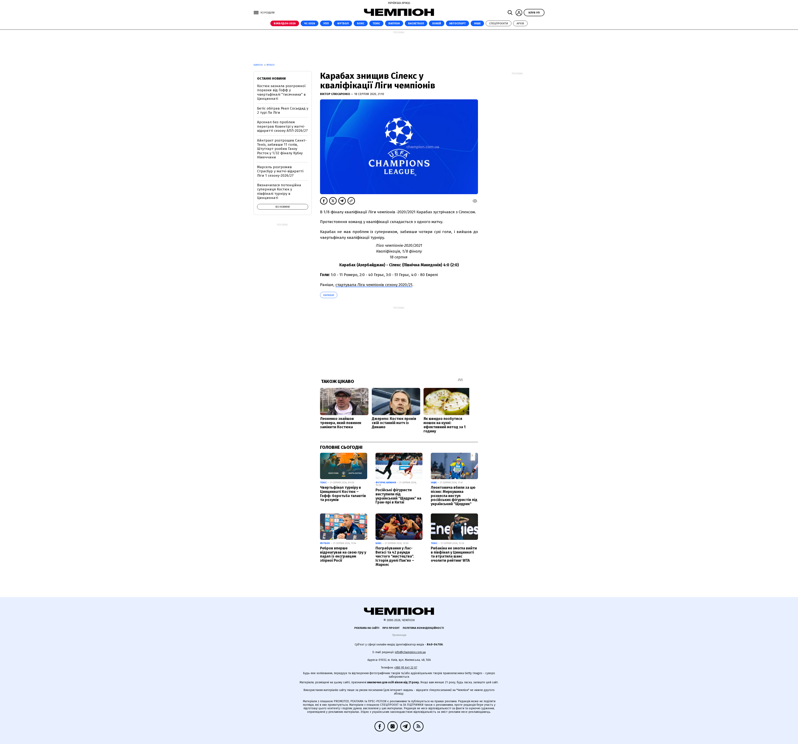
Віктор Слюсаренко (335, 94)
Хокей (436, 23)
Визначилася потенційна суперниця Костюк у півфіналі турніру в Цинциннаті (279, 191)
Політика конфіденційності (423, 627)
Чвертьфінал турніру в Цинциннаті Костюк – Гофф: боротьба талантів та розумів (343, 493)
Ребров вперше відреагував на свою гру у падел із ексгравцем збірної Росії (343, 554)
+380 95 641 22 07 (405, 667)
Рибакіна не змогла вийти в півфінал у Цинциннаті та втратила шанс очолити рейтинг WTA (454, 554)
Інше (477, 23)
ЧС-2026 (309, 23)
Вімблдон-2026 (285, 23)
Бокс (360, 23)
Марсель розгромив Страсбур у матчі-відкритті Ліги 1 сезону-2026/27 (280, 171)
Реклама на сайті (366, 627)
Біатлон (394, 23)
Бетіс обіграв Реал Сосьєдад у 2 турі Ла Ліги (282, 110)
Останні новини (271, 78)
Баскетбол (416, 23)
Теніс (376, 23)
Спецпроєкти (498, 23)
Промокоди (399, 635)
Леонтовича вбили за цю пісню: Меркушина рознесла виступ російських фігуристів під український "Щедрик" (454, 495)
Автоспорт (457, 23)
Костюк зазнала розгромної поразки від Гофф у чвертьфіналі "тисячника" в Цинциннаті (281, 92)
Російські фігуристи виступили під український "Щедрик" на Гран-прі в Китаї (398, 496)
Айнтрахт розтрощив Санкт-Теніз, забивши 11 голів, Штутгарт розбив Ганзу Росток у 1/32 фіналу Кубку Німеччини (282, 149)
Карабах (328, 295)
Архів (520, 23)
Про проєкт (391, 627)
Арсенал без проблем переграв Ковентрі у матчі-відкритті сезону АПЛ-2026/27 (282, 126)
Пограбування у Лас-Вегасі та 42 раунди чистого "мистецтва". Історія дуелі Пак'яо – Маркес (395, 556)
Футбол (343, 23)
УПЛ (326, 23)
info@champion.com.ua (410, 652)
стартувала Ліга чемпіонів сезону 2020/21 (373, 284)
